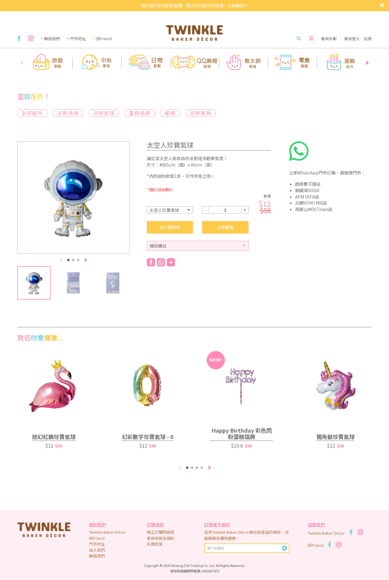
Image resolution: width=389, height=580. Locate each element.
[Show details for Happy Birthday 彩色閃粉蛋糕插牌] (241, 386)
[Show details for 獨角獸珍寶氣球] (335, 386)
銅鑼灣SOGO (307, 190)
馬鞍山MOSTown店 (313, 209)
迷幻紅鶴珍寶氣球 (54, 437)
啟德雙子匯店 (308, 184)
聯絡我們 (52, 38)
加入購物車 (170, 227)
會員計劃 (329, 38)
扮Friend (104, 38)
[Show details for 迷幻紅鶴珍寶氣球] (53, 386)
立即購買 (225, 227)
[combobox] (170, 210)
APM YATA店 (307, 197)
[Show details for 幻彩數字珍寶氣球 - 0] (147, 386)
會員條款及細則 (160, 538)
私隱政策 (155, 544)
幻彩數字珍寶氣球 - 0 (148, 437)
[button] (367, 62)
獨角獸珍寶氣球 (335, 437)
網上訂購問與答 (160, 532)
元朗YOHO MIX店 (311, 203)
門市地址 (78, 38)
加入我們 (97, 550)
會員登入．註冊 (358, 38)
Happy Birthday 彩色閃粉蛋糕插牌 (242, 433)
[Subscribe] (284, 548)
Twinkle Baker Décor (107, 532)
